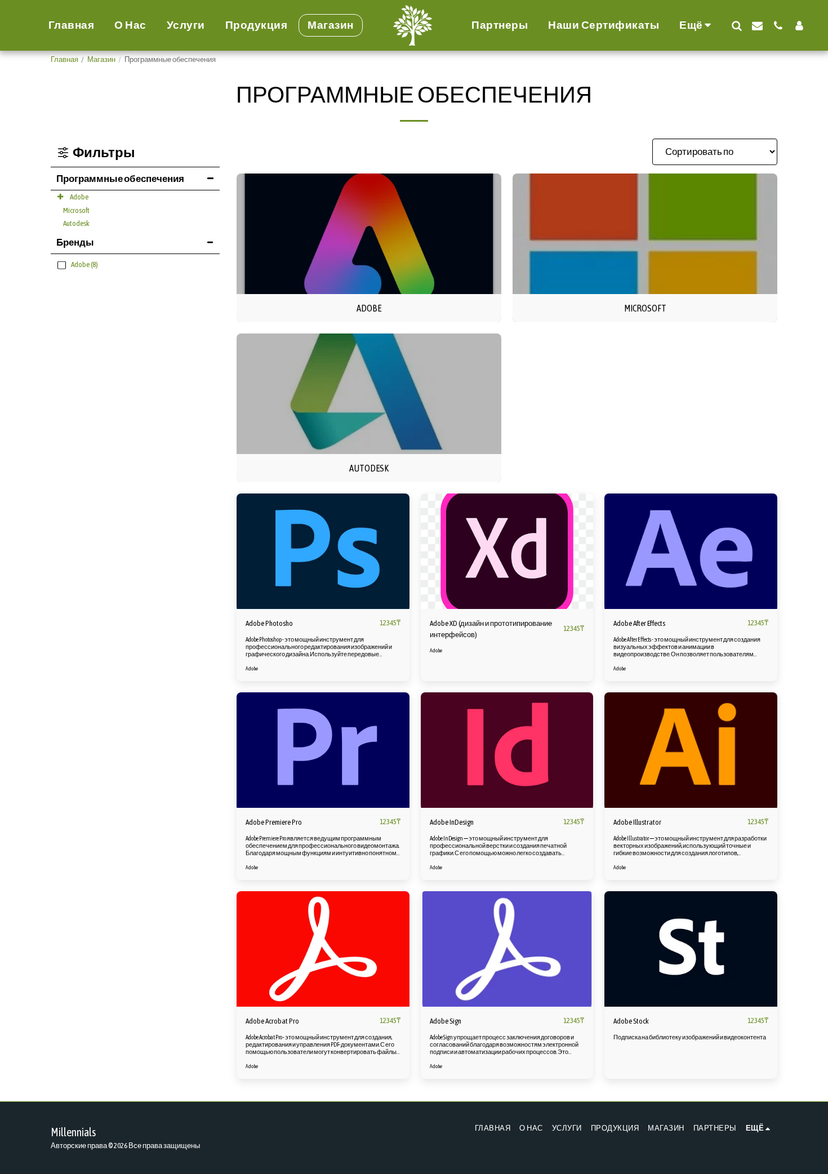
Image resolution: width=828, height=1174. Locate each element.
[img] (323, 550)
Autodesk (76, 223)
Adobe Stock (631, 1021)
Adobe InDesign (452, 822)
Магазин (101, 59)
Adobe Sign (445, 1021)
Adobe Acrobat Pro (272, 1021)
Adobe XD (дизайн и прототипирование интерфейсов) (491, 629)
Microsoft (76, 210)
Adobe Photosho (269, 623)
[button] (736, 25)
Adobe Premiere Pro (274, 822)
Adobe (79, 197)
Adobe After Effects (639, 623)
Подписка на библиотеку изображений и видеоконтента (689, 1037)
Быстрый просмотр (323, 587)
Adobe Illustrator (637, 822)
